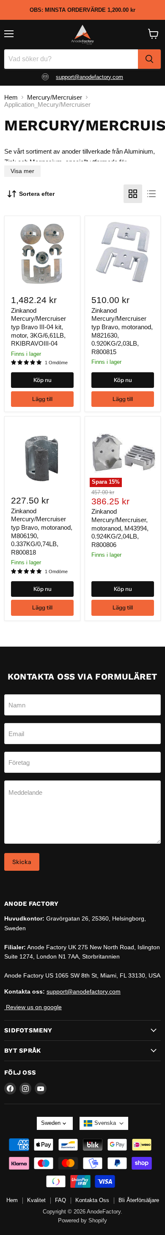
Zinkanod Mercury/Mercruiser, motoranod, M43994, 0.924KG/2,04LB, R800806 (119, 528)
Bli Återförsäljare (138, 1200)
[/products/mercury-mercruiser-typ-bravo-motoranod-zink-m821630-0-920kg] (123, 254)
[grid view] (133, 193)
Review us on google (33, 1007)
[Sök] (149, 59)
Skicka (21, 862)
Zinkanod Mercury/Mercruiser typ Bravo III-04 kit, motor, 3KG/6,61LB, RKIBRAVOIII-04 (38, 327)
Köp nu (42, 379)
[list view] (151, 193)
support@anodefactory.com (89, 77)
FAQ (60, 1200)
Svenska (105, 1123)
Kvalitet (36, 1200)
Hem (11, 97)
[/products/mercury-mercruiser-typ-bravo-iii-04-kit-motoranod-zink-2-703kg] (42, 254)
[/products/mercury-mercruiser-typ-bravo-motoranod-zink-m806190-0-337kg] (42, 454)
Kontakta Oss (92, 1200)
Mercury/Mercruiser (54, 97)
